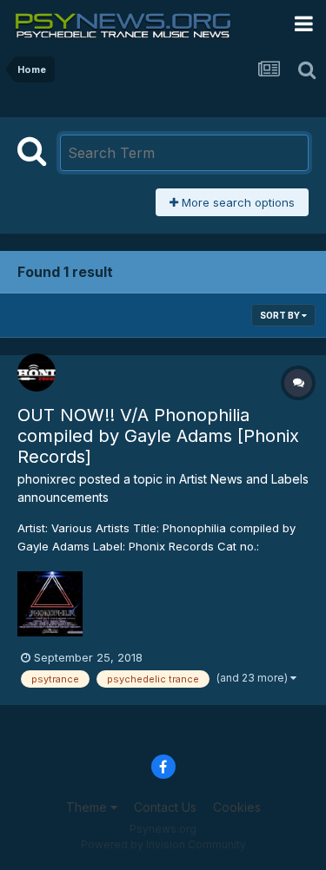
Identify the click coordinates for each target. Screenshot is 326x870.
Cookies (237, 807)
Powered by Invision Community (163, 844)
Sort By (281, 315)
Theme (88, 807)
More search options (236, 202)
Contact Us (165, 807)
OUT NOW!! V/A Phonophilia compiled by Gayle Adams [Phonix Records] (158, 436)
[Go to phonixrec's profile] (36, 372)
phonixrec (46, 478)
